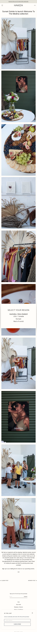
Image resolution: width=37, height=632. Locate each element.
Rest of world (18, 321)
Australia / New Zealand (18, 314)
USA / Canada (18, 316)
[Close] (33, 612)
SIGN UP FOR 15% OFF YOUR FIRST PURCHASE (18, 1)
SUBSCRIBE (17, 624)
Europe (18, 319)
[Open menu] (4, 5)
